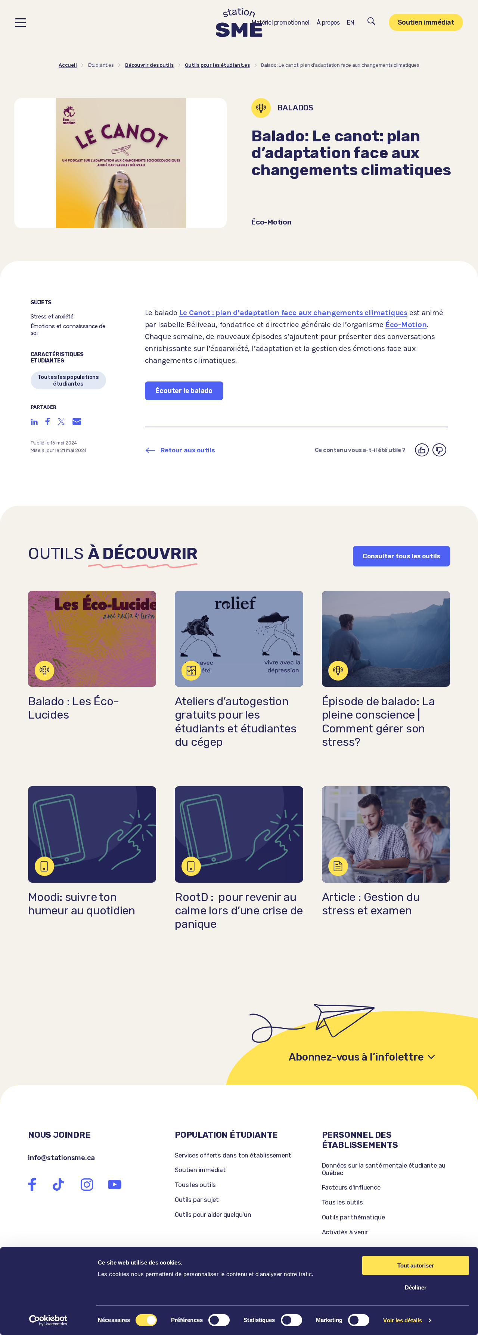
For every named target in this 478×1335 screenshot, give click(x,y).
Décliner (415, 1287)
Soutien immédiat (426, 22)
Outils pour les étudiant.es (217, 65)
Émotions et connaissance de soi (68, 329)
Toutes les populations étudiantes (68, 380)
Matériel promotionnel (280, 22)
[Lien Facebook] (32, 1184)
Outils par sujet (197, 1199)
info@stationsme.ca (61, 1158)
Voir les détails (402, 1320)
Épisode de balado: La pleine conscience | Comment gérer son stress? (378, 722)
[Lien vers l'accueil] (239, 22)
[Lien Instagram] (86, 1184)
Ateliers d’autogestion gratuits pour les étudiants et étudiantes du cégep (235, 722)
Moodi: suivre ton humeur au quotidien (81, 903)
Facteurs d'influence (351, 1187)
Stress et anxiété (52, 316)
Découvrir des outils (149, 65)
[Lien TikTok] (58, 1184)
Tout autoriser (415, 1265)
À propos (328, 22)
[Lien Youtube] (114, 1184)
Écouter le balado (183, 391)
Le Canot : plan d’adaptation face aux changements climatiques (293, 312)
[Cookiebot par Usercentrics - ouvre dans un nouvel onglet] (48, 1320)
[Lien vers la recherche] (371, 22)
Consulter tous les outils (401, 556)
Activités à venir (345, 1232)
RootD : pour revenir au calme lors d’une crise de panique (239, 910)
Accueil (68, 65)
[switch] (219, 1320)
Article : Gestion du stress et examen (371, 903)
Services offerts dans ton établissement (233, 1155)
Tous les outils (195, 1184)
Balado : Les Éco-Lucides (73, 708)
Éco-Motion (406, 324)
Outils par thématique (353, 1217)
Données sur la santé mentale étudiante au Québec (384, 1169)
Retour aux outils (188, 450)
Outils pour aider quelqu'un (213, 1214)
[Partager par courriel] (76, 421)
